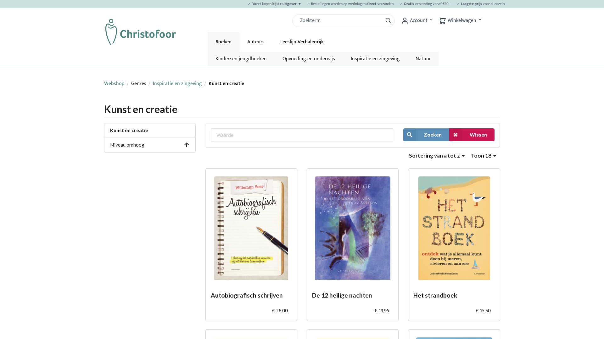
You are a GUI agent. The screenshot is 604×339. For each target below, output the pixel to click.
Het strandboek (435, 295)
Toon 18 (481, 155)
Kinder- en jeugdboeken (241, 59)
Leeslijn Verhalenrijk (302, 42)
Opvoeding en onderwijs (308, 59)
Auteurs (256, 42)
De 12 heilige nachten (342, 295)
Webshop (114, 83)
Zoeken (433, 134)
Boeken (223, 42)
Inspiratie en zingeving (375, 59)
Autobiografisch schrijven (247, 295)
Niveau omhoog (127, 145)
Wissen (478, 134)
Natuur (423, 59)
